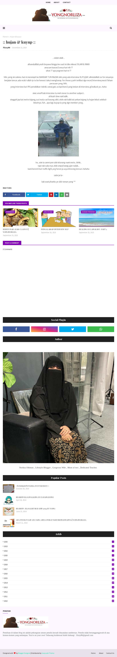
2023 (58, 546)
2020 (58, 555)
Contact (66, 2)
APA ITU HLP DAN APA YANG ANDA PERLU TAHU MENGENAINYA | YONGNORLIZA (51, 520)
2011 (59, 596)
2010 (59, 601)
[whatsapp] (100, 329)
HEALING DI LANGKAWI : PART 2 (93, 229)
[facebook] (16, 329)
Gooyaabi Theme (48, 653)
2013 (58, 587)
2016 (59, 573)
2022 (58, 551)
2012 (59, 592)
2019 (59, 560)
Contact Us (110, 653)
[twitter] (72, 329)
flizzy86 (6, 47)
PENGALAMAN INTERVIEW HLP (54, 229)
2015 (59, 578)
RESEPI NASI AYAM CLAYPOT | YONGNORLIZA (16, 230)
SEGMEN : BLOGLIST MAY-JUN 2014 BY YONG (35, 508)
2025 (58, 542)
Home (48, 2)
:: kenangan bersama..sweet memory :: (32, 485)
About (56, 2)
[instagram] (44, 329)
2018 (58, 564)
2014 (59, 583)
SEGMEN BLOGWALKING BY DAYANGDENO (35, 497)
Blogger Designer (24, 653)
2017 (59, 569)
